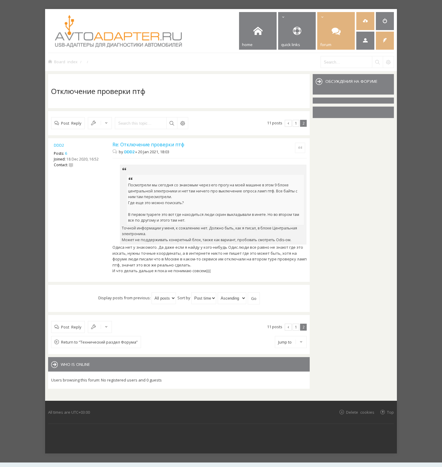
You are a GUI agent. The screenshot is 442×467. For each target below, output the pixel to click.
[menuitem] (365, 21)
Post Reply (71, 123)
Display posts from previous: (125, 297)
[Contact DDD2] (71, 164)
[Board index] (141, 31)
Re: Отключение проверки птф (148, 144)
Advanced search (182, 123)
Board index (66, 62)
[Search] (377, 62)
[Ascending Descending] (232, 297)
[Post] (115, 151)
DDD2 (59, 145)
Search (171, 123)
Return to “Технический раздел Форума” (99, 342)
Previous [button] (288, 123)
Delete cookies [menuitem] (360, 412)
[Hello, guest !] (365, 41)
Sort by (184, 297)
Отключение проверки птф (98, 91)
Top (390, 412)
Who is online (75, 364)
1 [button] (296, 123)
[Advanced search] (388, 62)
